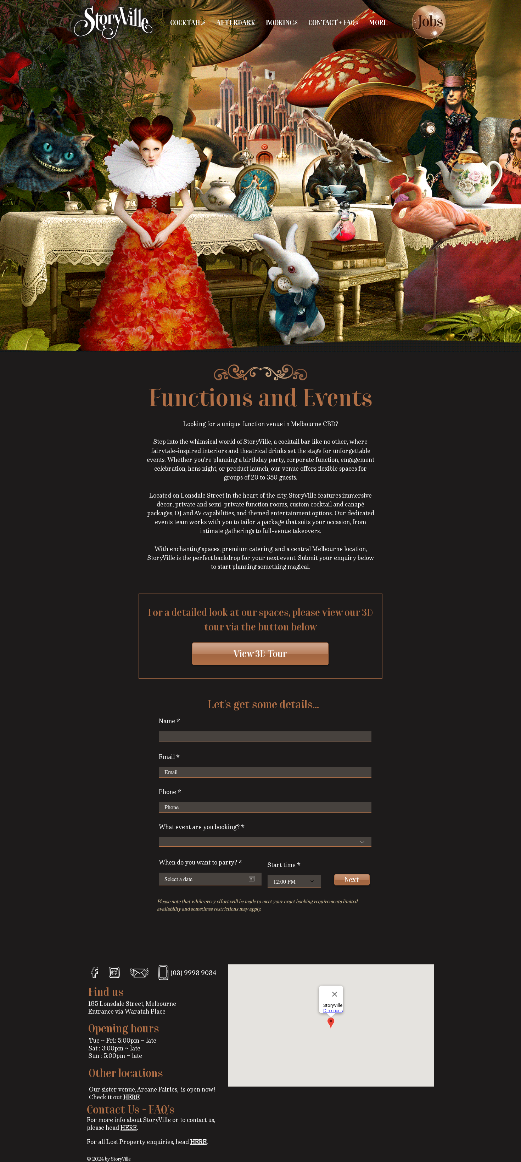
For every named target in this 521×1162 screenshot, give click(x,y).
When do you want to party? (202, 862)
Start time (282, 865)
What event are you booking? (199, 827)
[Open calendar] (251, 879)
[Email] (139, 972)
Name (167, 721)
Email (167, 757)
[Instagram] (114, 972)
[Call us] (163, 972)
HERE (129, 1128)
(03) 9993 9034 (193, 973)
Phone (167, 792)
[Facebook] (94, 972)
